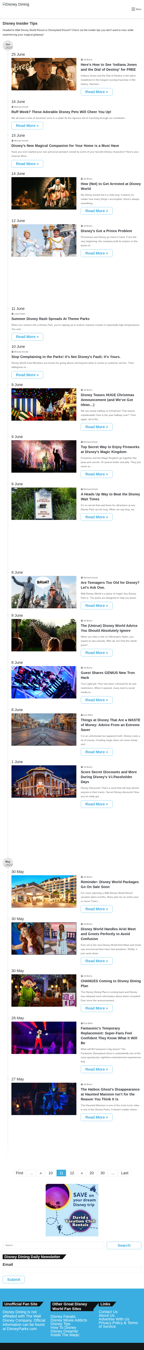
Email (8, 1264)
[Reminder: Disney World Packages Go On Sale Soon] (43, 891)
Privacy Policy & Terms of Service (118, 1325)
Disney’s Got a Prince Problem (106, 231)
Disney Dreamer (64, 1331)
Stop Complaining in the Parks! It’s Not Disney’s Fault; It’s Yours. (66, 357)
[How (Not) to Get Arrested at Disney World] (43, 193)
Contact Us (108, 1312)
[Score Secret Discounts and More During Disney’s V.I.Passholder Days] (43, 781)
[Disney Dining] (16, 9)
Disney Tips (60, 1324)
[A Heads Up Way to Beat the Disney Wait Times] (43, 504)
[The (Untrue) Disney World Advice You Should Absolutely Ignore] (43, 635)
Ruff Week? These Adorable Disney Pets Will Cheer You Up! (61, 112)
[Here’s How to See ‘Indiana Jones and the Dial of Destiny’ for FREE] (43, 74)
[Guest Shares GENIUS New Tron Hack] (43, 682)
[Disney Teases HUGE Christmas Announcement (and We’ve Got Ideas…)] (43, 404)
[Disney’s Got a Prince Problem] (43, 240)
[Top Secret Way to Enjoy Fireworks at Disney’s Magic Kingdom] (43, 456)
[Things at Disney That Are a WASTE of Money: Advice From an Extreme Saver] (43, 729)
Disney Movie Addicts (69, 1320)
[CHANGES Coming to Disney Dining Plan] (43, 990)
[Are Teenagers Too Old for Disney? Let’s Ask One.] (43, 592)
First (19, 1173)
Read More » (96, 92)
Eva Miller (88, 715)
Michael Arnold (21, 107)
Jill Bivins (87, 59)
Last (124, 1173)
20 (92, 1173)
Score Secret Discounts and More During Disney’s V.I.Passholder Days (109, 777)
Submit (13, 1279)
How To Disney (63, 1327)
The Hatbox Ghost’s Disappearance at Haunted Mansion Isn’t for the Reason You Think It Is (110, 1094)
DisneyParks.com (22, 1329)
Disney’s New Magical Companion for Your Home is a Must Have (65, 146)
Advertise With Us (114, 1319)
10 (50, 1173)
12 (72, 1173)
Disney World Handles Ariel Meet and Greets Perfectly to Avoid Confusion (108, 934)
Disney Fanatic (63, 1316)
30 (102, 1173)
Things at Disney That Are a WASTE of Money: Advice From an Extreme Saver (110, 725)
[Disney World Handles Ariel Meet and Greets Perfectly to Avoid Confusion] (43, 938)
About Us (106, 1315)
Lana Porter (19, 314)
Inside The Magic (65, 1335)
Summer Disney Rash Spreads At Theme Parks (50, 319)
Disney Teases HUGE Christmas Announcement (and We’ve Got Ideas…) (107, 400)
